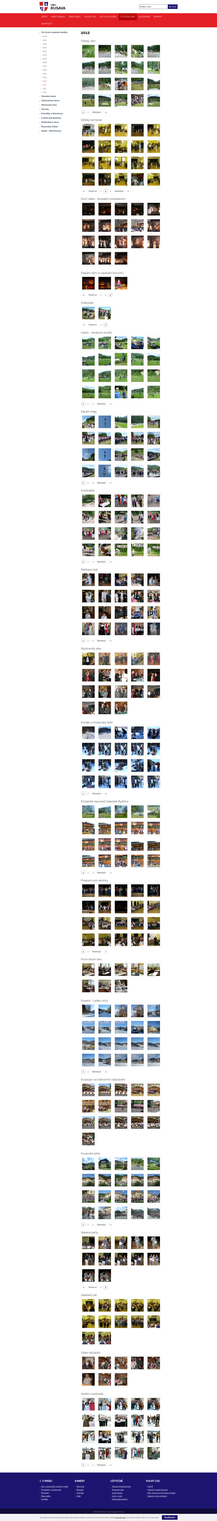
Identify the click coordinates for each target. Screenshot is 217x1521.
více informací (120, 1517)
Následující (96, 112)
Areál (78, 1496)
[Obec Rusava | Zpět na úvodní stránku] (43, 6)
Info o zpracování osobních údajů (54, 1486)
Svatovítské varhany (120, 1499)
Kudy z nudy (117, 1496)
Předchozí (93, 191)
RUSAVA (58, 7)
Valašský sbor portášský (157, 1496)
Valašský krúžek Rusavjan (157, 1490)
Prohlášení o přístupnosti (51, 1490)
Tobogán (80, 1493)
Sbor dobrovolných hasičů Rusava (161, 1493)
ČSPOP (150, 1486)
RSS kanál (45, 1493)
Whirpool (80, 1486)
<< (84, 191)
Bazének (79, 1490)
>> (106, 112)
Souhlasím (169, 1517)
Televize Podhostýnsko (121, 1486)
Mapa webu (45, 1496)
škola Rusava (117, 1493)
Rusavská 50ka (118, 1490)
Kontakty (44, 1499)
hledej (173, 7)
